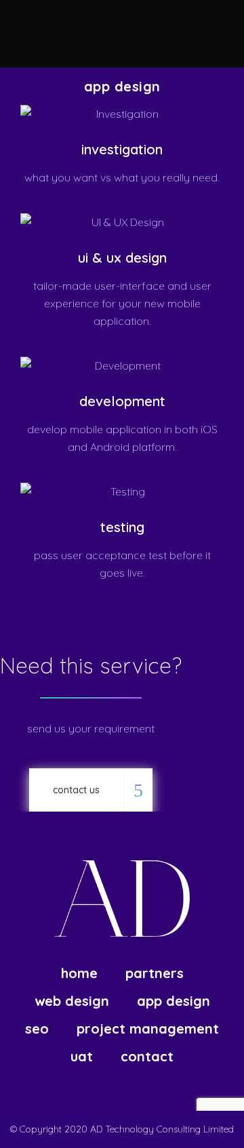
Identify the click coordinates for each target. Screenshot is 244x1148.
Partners (154, 973)
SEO (37, 1028)
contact (147, 1056)
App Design (173, 1001)
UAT (81, 1056)
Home (79, 973)
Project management (148, 1028)
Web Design (72, 1001)
